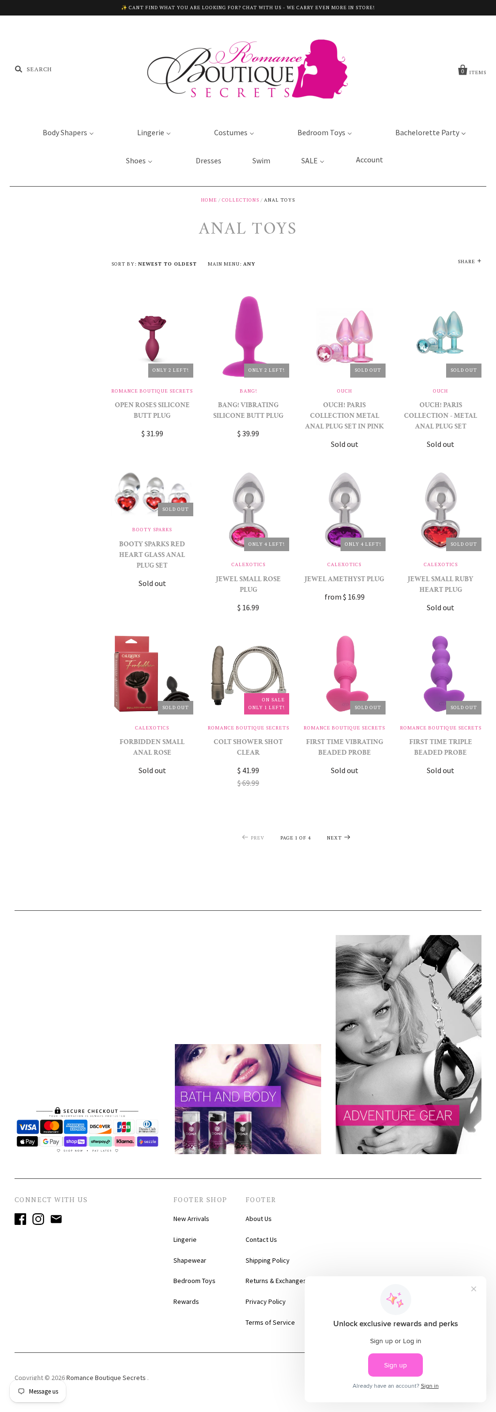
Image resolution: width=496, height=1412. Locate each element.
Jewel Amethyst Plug (344, 580)
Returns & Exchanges (276, 1280)
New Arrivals (191, 1218)
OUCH (344, 391)
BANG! (248, 391)
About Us (259, 1218)
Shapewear (189, 1260)
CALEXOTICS (248, 564)
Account (369, 159)
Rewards (186, 1301)
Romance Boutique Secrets (152, 391)
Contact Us (261, 1239)
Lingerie (185, 1239)
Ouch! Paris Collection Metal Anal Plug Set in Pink (344, 416)
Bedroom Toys (194, 1280)
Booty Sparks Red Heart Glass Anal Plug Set (152, 556)
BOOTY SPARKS (152, 529)
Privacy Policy (266, 1301)
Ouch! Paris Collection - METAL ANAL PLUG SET (440, 416)
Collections (240, 200)
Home (209, 200)
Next (334, 838)
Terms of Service (270, 1322)
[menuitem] (62, 132)
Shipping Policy (268, 1260)
